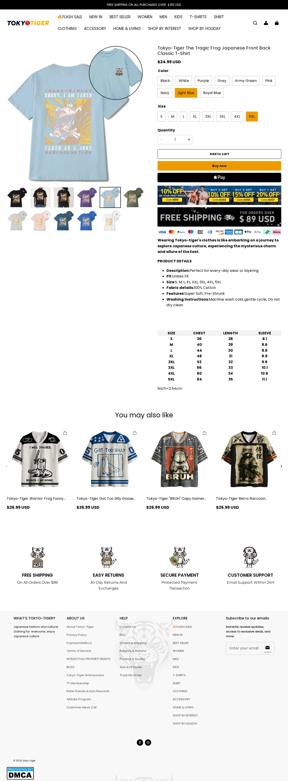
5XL (252, 116)
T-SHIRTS (198, 17)
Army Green (246, 80)
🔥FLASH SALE (70, 17)
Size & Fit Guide (131, 667)
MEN (163, 17)
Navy (164, 92)
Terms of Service (79, 651)
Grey (222, 80)
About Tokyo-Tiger (80, 627)
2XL (208, 116)
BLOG (70, 667)
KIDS (178, 17)
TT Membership (78, 683)
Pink (268, 80)
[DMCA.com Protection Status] (20, 779)
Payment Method (79, 643)
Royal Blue (212, 92)
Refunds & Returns (133, 651)
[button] (255, 22)
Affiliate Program (79, 699)
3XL (222, 116)
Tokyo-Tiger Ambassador (85, 675)
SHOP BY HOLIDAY (204, 28)
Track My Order (131, 675)
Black (165, 80)
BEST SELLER (120, 17)
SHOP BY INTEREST (164, 28)
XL (195, 116)
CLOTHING (67, 28)
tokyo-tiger (29, 760)
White (184, 80)
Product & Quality (132, 659)
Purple (203, 80)
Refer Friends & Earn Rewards (88, 691)
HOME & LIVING (127, 28)
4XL (237, 116)
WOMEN (145, 17)
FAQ (123, 635)
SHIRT (219, 17)
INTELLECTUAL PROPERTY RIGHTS (88, 659)
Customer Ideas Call (82, 707)
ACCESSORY (95, 28)
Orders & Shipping (133, 643)
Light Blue (186, 92)
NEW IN (95, 17)
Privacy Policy (76, 635)
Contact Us (128, 627)
